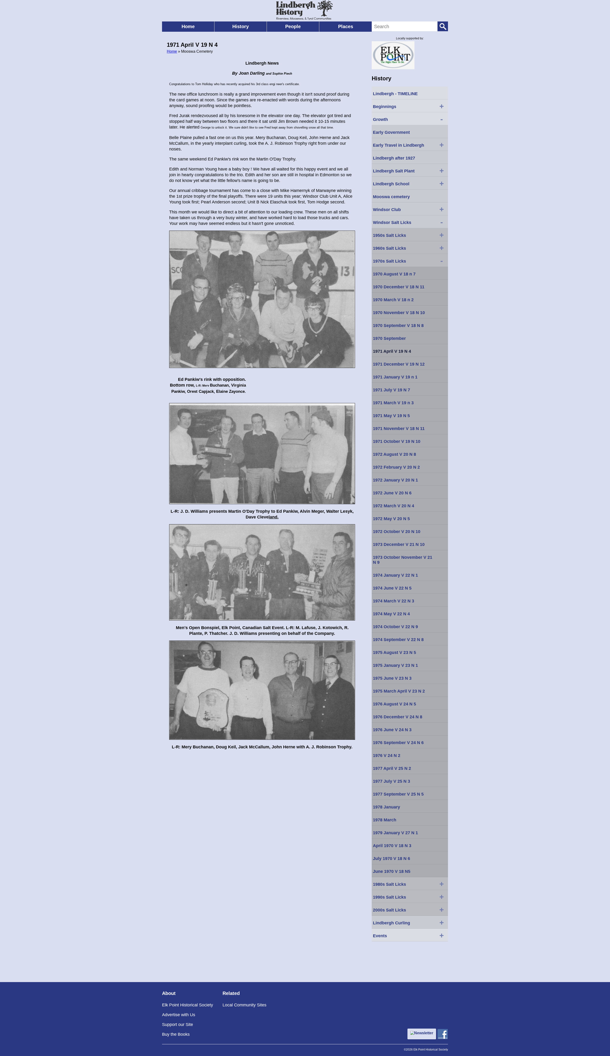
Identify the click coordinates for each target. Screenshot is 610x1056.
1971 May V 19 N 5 (391, 415)
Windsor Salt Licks (408, 222)
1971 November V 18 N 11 (399, 428)
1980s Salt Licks (408, 884)
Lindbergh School (408, 183)
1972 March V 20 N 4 (393, 505)
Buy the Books (176, 1034)
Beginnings (408, 106)
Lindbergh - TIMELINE (395, 93)
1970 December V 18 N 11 (398, 287)
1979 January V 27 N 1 (395, 832)
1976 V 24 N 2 (386, 755)
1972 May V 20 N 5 (391, 518)
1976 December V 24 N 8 (397, 716)
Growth (408, 119)
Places (345, 26)
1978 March (384, 820)
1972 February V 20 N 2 (396, 467)
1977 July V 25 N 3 (391, 781)
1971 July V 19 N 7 (391, 390)
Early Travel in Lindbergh (408, 144)
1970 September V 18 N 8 (398, 325)
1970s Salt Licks (408, 260)
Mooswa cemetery (391, 196)
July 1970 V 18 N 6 (391, 858)
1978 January (386, 807)
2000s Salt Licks (408, 909)
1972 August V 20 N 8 (394, 454)
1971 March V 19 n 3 (393, 402)
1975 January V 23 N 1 (395, 665)
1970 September (389, 338)
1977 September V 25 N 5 (398, 794)
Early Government (391, 132)
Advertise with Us (178, 1014)
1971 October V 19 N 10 (396, 441)
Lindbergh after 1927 (394, 158)
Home (188, 26)
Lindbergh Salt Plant (408, 170)
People (293, 26)
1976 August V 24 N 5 (394, 704)
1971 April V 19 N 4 (392, 351)
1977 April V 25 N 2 (392, 768)
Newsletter (423, 1033)
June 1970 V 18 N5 (391, 871)
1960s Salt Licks (408, 247)
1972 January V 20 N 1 (395, 480)
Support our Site (177, 1024)
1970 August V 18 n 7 (394, 274)
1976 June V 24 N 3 (392, 729)
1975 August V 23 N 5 (394, 652)
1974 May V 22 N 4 (391, 613)
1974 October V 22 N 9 (395, 626)
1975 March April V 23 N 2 (399, 691)
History (240, 26)
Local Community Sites (244, 1005)
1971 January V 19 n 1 (395, 377)
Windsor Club (408, 209)
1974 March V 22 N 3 (393, 601)
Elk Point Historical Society (187, 1005)
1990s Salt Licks (408, 896)
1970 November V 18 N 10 (399, 312)
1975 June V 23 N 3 (392, 678)
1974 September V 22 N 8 (398, 639)
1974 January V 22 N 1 (395, 575)
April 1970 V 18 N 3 (392, 845)
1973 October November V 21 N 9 (402, 560)
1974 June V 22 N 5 (392, 588)
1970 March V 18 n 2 (393, 299)
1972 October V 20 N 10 (396, 531)
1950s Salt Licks (408, 235)
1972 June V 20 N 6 (392, 493)
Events (408, 935)
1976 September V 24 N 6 (398, 742)
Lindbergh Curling (408, 922)
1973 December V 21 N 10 (399, 544)
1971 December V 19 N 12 (399, 364)
